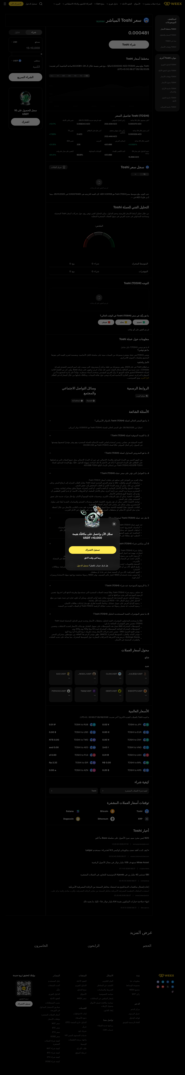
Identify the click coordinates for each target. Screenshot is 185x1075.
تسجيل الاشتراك (92, 549)
